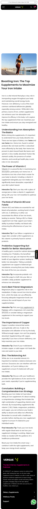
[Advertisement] (19, 29)
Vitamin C (5, 169)
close (35, 2)
